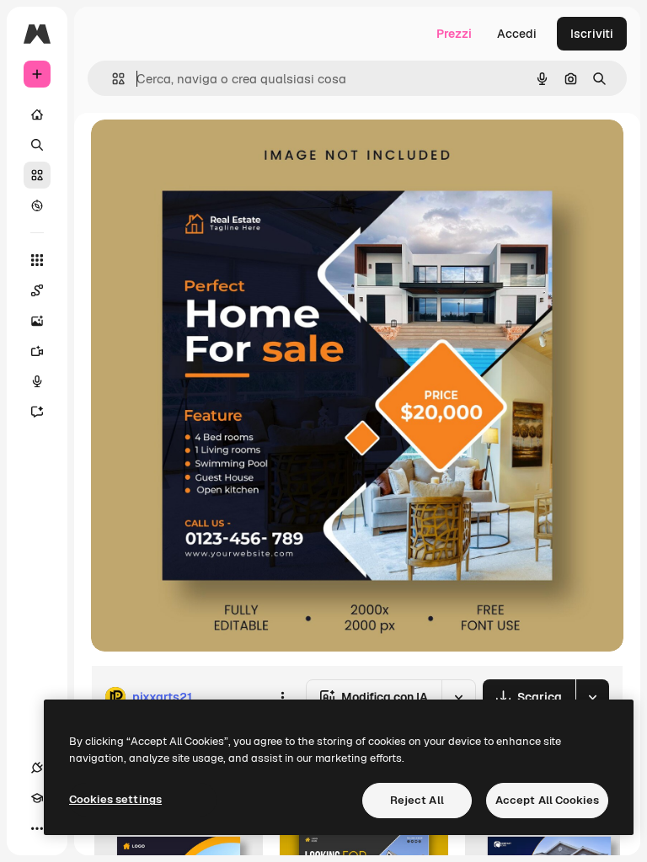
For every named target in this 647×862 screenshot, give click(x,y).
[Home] (37, 114)
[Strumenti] (37, 260)
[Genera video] (37, 351)
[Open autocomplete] (111, 78)
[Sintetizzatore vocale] (37, 381)
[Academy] (37, 798)
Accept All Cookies (547, 800)
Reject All (417, 800)
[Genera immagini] (37, 320)
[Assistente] (37, 411)
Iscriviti (591, 33)
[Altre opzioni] (282, 697)
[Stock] (37, 175)
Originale (202, 151)
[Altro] (37, 828)
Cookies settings (115, 799)
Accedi (517, 33)
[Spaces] (37, 290)
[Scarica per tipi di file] (592, 697)
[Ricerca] (37, 144)
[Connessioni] (37, 767)
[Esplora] (37, 205)
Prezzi (454, 33)
